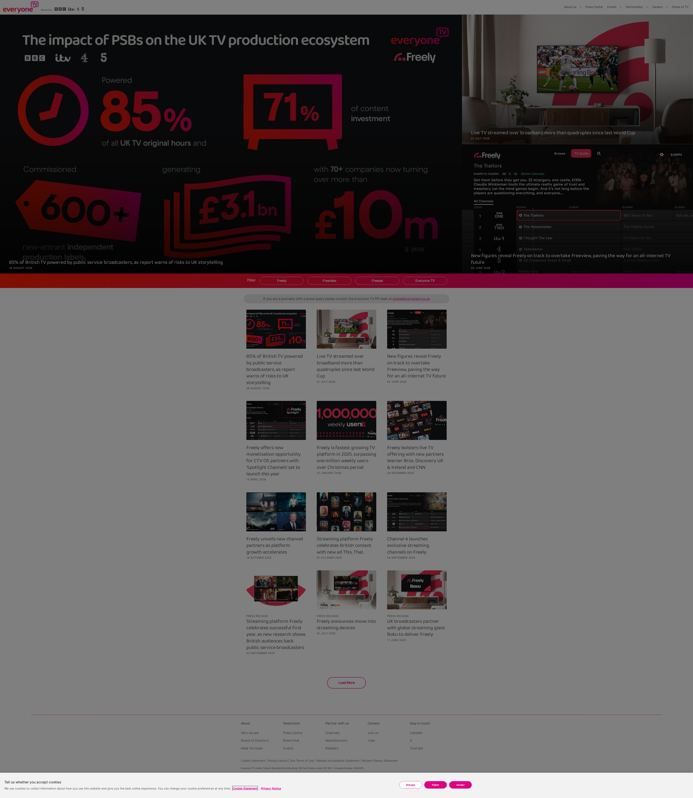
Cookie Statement (245, 788)
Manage (410, 784)
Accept (460, 784)
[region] (346, 785)
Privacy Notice (271, 788)
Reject (435, 784)
